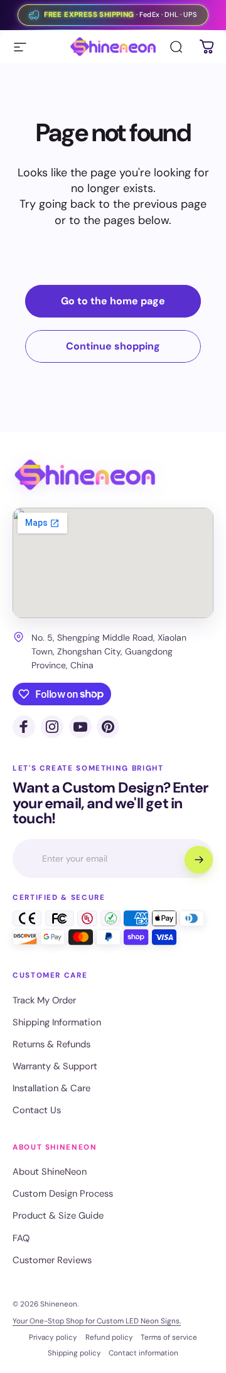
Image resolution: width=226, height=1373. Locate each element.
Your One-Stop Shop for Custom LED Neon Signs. (97, 1321)
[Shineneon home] (85, 475)
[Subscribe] (198, 859)
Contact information (143, 1353)
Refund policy (109, 1337)
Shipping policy (74, 1353)
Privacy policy (53, 1337)
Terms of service (169, 1337)
